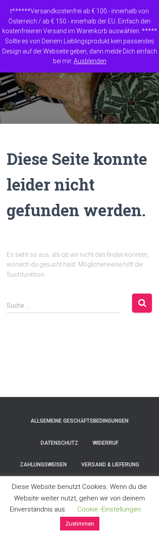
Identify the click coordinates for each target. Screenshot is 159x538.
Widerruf (105, 443)
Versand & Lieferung (110, 465)
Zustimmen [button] (79, 523)
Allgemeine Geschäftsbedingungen (79, 421)
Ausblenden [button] (90, 61)
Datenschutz (59, 443)
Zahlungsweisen (43, 465)
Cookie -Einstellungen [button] (109, 509)
